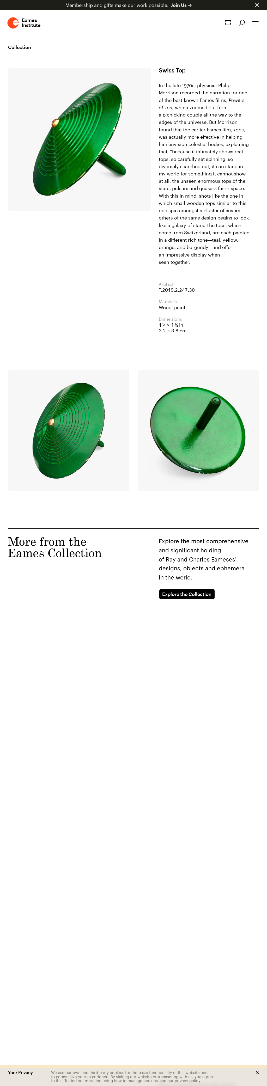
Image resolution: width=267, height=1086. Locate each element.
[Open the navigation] (255, 23)
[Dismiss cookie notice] (257, 1072)
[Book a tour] (228, 23)
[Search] (242, 23)
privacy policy (188, 1080)
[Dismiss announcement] (257, 5)
